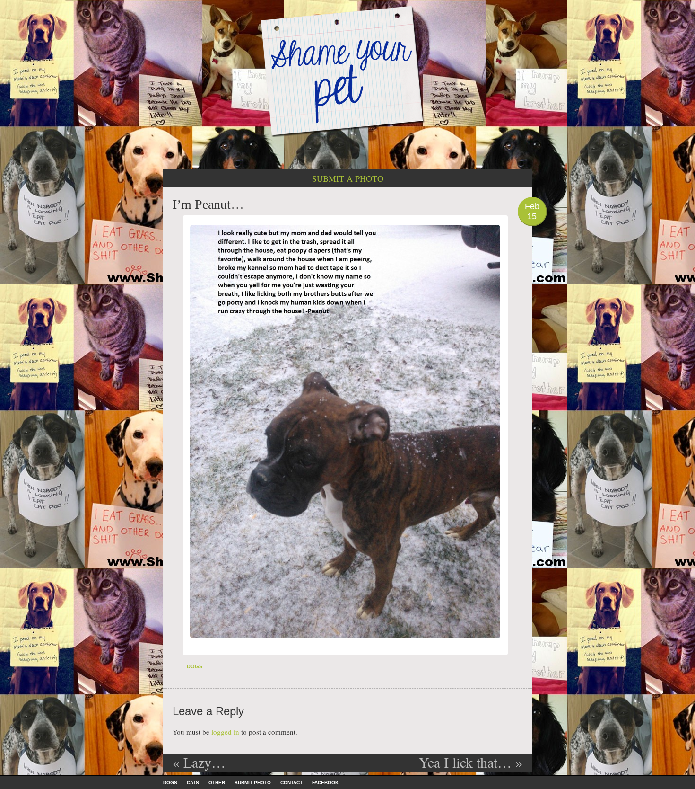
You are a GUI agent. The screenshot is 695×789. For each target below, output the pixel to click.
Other (216, 782)
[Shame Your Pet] (347, 70)
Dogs (194, 666)
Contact (291, 782)
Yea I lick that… (470, 762)
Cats (193, 782)
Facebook (325, 782)
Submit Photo (253, 782)
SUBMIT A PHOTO (347, 178)
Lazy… (199, 762)
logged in (225, 731)
